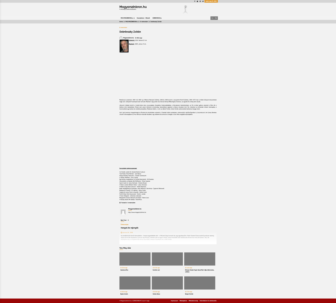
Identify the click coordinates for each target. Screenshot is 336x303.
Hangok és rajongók (129, 228)
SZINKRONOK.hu (157, 18)
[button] (212, 18)
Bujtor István (124, 294)
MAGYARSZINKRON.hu (127, 18)
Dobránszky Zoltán (130, 31)
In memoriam (123, 27)
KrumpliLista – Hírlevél (143, 18)
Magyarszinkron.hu (133, 7)
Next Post (124, 220)
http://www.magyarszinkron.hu (137, 212)
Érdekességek (124, 224)
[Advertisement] (168, 77)
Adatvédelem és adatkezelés (208, 301)
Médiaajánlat (183, 301)
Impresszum (174, 301)
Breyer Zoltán (189, 294)
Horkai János (156, 294)
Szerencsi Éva (124, 270)
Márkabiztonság (193, 301)
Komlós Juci (156, 270)
